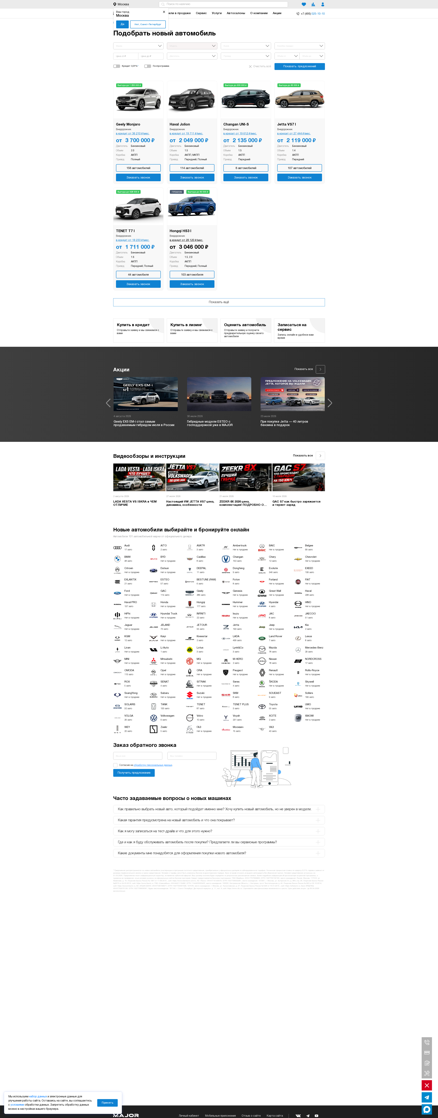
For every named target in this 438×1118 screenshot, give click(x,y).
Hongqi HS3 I (180, 231)
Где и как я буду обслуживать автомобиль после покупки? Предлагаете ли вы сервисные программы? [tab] (197, 842)
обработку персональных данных (153, 765)
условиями (17, 1105)
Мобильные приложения (220, 1116)
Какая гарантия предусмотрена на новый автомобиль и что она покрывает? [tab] (176, 820)
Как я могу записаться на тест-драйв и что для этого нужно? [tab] (165, 831)
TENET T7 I (125, 231)
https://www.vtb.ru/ (234, 888)
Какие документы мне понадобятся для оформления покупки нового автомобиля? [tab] (182, 853)
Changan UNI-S (236, 124)
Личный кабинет (189, 1116)
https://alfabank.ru (292, 886)
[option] (145, 403)
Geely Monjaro (128, 124)
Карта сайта (275, 1116)
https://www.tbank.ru (144, 883)
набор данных (38, 1096)
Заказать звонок (138, 177)
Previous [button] (108, 403)
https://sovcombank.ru (126, 886)
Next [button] (330, 403)
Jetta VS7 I (286, 124)
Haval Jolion (180, 124)
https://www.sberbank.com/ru (184, 881)
